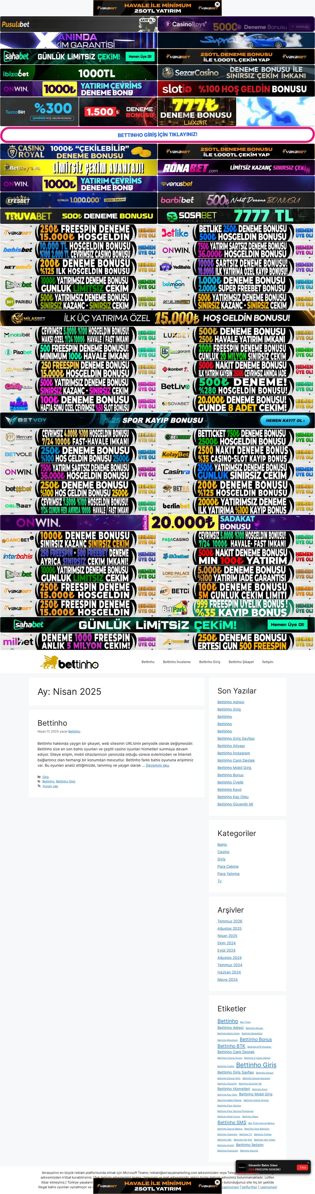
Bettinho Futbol (226, 1066)
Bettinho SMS (232, 1122)
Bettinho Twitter (263, 1134)
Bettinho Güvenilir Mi (235, 804)
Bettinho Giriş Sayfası (236, 738)
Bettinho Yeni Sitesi (264, 1139)
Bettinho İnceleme (177, 662)
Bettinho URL (225, 1139)
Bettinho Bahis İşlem (229, 1033)
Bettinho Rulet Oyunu (229, 1116)
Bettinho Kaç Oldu (233, 797)
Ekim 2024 (227, 943)
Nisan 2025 (227, 936)
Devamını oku (157, 765)
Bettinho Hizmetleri (234, 1089)
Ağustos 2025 (230, 928)
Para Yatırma (229, 874)
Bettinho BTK (231, 1046)
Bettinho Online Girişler (256, 1100)
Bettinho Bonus (231, 775)
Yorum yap (50, 786)
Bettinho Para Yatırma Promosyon (236, 1111)
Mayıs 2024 (228, 979)
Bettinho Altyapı (231, 746)
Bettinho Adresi (231, 702)
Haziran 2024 (229, 972)
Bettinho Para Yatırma (229, 1105)
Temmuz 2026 (230, 921)
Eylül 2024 (227, 950)
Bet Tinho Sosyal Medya (261, 1123)
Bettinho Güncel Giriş (229, 1078)
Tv (220, 881)
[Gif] (157, 318)
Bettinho (148, 662)
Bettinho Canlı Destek (236, 760)
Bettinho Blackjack (228, 1040)
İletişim (267, 662)
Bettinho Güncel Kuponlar (256, 1078)
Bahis (222, 844)
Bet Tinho (245, 1022)
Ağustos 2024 (230, 958)
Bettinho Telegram (227, 1134)
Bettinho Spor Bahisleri (256, 1128)
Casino (223, 852)
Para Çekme (228, 866)
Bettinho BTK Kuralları (259, 1046)
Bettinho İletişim (250, 1145)
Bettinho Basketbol (252, 1033)
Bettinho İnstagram (234, 753)
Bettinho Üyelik (230, 782)
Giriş (45, 777)
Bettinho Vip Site (243, 1139)
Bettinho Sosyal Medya (230, 1128)
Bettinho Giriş (209, 662)
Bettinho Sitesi (250, 1116)
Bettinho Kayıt (230, 789)
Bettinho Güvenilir (227, 1083)
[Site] (78, 232)
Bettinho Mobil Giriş (234, 768)
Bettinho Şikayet (241, 662)
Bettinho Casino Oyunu (230, 1058)
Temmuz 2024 (230, 965)
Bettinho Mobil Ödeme (230, 1100)
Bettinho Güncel (264, 1072)
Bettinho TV (245, 1134)
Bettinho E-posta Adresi (257, 1058)
